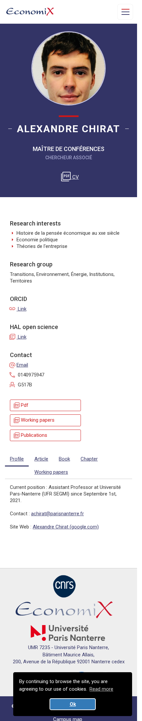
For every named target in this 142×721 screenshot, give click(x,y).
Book (64, 459)
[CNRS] (64, 586)
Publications (30, 435)
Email (19, 365)
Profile (17, 459)
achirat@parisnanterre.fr (57, 514)
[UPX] (68, 633)
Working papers (33, 420)
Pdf (20, 405)
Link (18, 309)
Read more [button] (101, 689)
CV (71, 177)
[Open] (125, 12)
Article (41, 459)
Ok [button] (73, 704)
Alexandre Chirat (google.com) (66, 527)
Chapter (89, 459)
